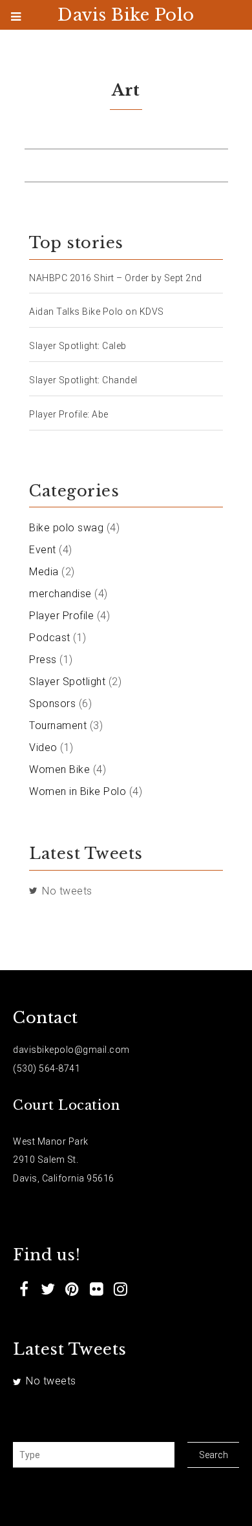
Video (43, 747)
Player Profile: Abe (69, 414)
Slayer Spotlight (67, 681)
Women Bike (59, 769)
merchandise (60, 594)
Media (44, 572)
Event (42, 550)
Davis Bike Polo (126, 15)
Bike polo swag (66, 528)
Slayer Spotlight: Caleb (78, 346)
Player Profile (61, 615)
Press (43, 659)
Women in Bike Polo (77, 791)
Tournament (58, 725)
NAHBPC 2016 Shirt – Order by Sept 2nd (115, 278)
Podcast (49, 637)
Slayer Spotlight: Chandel (83, 380)
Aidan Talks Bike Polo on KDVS (96, 311)
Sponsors (52, 703)
